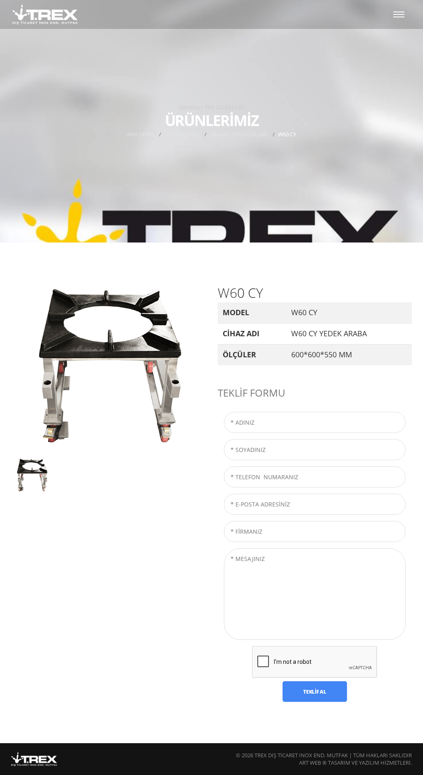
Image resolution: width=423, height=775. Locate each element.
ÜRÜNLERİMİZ (182, 134)
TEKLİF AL (314, 691)
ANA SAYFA (140, 134)
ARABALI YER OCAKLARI (239, 134)
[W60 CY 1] (108, 369)
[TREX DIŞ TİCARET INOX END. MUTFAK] (45, 14)
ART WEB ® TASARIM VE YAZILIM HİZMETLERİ (355, 762)
